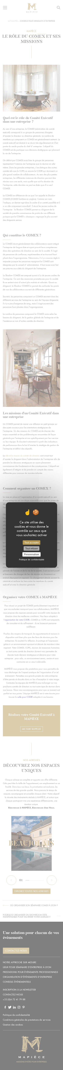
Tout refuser (31, 548)
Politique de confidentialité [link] (31, 559)
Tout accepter (31, 542)
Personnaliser (31, 554)
